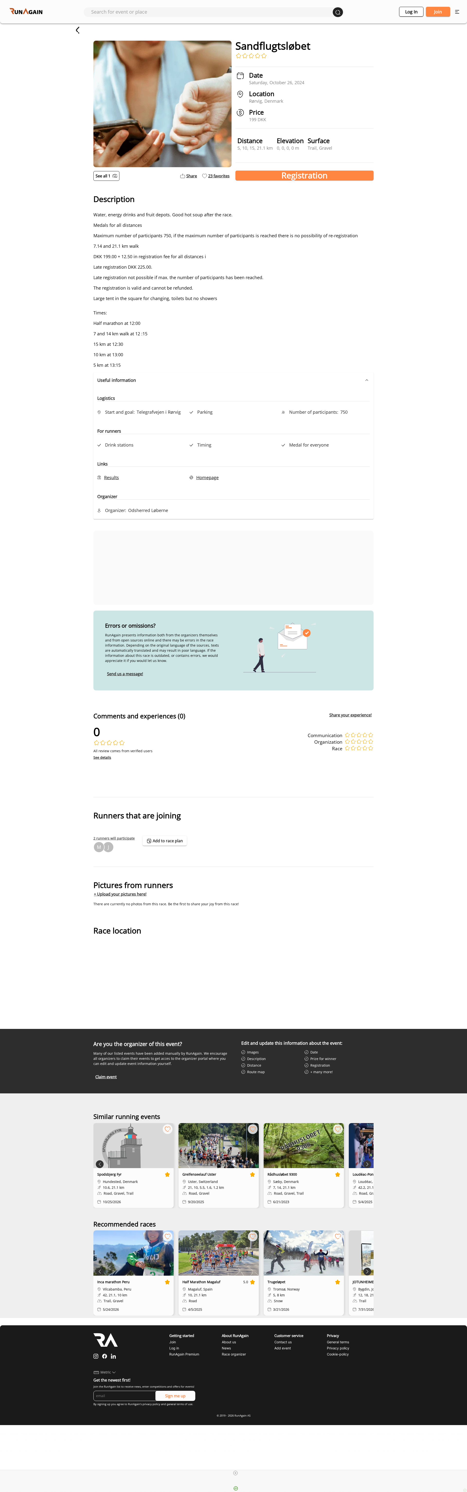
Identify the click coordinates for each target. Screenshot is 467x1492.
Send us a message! (125, 674)
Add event (282, 1348)
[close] (235, 1473)
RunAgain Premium (184, 1354)
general (171, 1404)
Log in (411, 12)
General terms (338, 1342)
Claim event (106, 1077)
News (226, 1348)
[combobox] (212, 11)
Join (438, 12)
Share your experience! (350, 715)
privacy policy (151, 1404)
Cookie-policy (338, 1354)
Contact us (283, 1342)
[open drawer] (457, 12)
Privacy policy (338, 1348)
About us (229, 1342)
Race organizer (234, 1354)
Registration (304, 175)
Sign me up (175, 1396)
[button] (233, 380)
